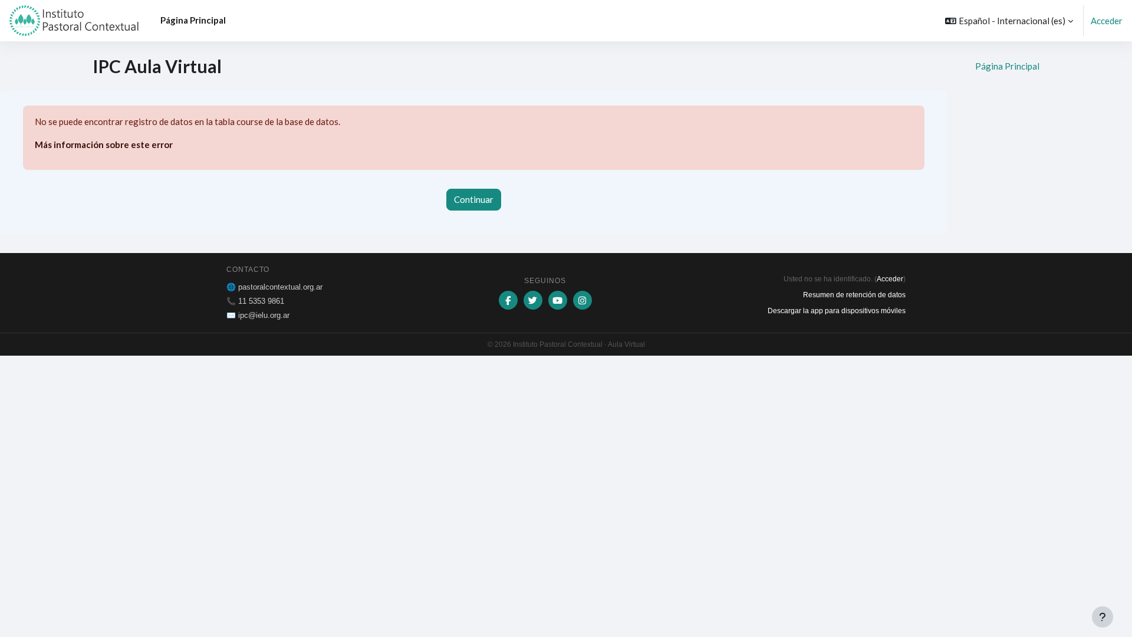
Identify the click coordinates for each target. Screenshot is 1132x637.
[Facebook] (508, 300)
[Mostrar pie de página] (1102, 617)
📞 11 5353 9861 (255, 301)
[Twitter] (533, 300)
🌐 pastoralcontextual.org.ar (274, 287)
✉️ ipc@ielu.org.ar (257, 315)
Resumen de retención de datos (854, 295)
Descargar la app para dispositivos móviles (837, 311)
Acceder (1107, 20)
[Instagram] (582, 300)
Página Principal (1007, 66)
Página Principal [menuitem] (193, 20)
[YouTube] (557, 300)
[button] (1009, 20)
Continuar (473, 199)
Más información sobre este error (104, 144)
